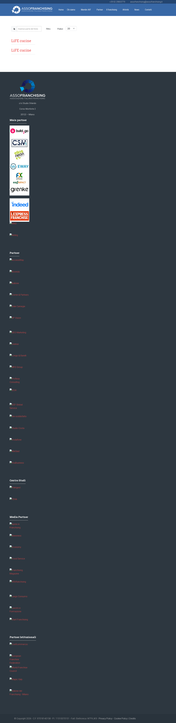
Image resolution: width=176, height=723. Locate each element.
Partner (100, 9)
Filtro (48, 29)
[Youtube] (13, 1)
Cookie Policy (120, 718)
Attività (126, 9)
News (136, 9)
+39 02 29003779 (117, 2)
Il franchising (111, 9)
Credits (132, 718)
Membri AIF (86, 9)
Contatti (148, 9)
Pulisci (60, 29)
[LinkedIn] (16, 1)
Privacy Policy (105, 718)
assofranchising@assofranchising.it (146, 2)
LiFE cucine (21, 40)
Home (61, 9)
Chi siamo (71, 9)
